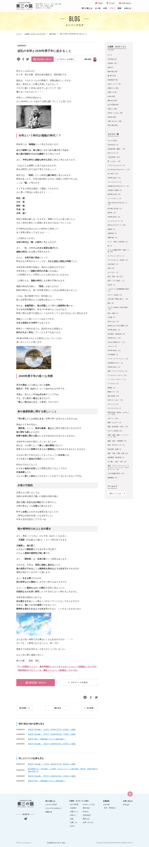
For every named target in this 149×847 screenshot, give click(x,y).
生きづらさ (113, 153)
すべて (110, 55)
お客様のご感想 (115, 190)
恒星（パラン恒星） (116, 280)
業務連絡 (112, 478)
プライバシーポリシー (23, 843)
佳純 (109, 67)
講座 (119, 8)
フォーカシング (114, 182)
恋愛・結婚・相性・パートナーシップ (118, 436)
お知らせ (127, 8)
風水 (110, 303)
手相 (111, 268)
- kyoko (71, 826)
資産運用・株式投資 (116, 457)
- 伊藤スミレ (73, 811)
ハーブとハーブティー (116, 379)
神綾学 (111, 229)
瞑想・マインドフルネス (117, 371)
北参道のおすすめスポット (118, 186)
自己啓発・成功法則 (116, 334)
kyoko (110, 96)
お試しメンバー (113, 84)
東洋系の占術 (114, 194)
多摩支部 (112, 233)
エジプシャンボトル (116, 256)
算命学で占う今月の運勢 (118, 326)
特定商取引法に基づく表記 (56, 843)
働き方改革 (113, 396)
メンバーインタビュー (53, 808)
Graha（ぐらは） (113, 113)
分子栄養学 (113, 354)
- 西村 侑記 (86, 808)
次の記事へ (91, 708)
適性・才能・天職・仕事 (118, 453)
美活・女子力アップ (116, 445)
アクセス (112, 3)
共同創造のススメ (115, 363)
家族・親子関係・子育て (118, 427)
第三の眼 (111, 125)
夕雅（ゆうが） (113, 121)
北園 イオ (111, 92)
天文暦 (111, 317)
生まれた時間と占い (116, 342)
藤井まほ (111, 100)
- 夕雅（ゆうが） (88, 822)
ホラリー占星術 (115, 295)
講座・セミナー (114, 422)
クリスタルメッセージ (117, 375)
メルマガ (106, 804)
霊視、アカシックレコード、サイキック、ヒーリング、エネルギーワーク (118, 467)
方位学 (111, 285)
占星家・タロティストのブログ (35, 34)
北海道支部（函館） (116, 149)
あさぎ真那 (111, 104)
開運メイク (113, 392)
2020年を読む (114, 178)
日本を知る (113, 145)
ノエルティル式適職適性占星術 (118, 290)
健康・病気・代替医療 (117, 441)
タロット (113, 418)
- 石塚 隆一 (73, 808)
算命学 (112, 213)
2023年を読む (114, 217)
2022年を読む (114, 367)
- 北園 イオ (73, 822)
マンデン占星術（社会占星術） (118, 308)
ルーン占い (113, 272)
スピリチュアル (114, 408)
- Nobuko (85, 811)
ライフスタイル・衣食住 (118, 260)
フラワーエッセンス (116, 165)
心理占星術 (114, 157)
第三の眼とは (87, 8)
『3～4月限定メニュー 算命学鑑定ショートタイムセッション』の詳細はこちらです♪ (56, 666)
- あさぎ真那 (73, 804)
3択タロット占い (115, 400)
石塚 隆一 (111, 63)
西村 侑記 (52, 34)
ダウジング (113, 404)
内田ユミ (111, 109)
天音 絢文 (111, 59)
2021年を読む (114, 350)
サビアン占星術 (115, 431)
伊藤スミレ (111, 88)
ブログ (112, 8)
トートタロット (114, 198)
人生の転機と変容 (116, 473)
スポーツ (112, 346)
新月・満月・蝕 (115, 276)
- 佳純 (71, 819)
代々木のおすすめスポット (118, 169)
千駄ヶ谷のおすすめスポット (117, 203)
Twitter (100, 3)
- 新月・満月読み (109, 808)
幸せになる (113, 321)
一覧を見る (57, 708)
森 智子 (110, 76)
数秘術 (111, 388)
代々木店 (113, 173)
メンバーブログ (51, 805)
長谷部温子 (111, 80)
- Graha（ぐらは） (89, 804)
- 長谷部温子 (86, 815)
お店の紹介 (113, 264)
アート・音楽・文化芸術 (118, 242)
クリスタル (113, 383)
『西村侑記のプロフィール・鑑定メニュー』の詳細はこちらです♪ (47, 670)
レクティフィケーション (118, 359)
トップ (18, 34)
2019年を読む (114, 330)
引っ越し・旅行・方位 (117, 461)
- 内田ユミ (73, 815)
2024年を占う (114, 338)
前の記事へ (23, 708)
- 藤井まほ (85, 819)
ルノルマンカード (115, 221)
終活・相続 (113, 313)
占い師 (97, 8)
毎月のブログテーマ (117, 225)
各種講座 (106, 801)
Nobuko (110, 117)
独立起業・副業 (114, 449)
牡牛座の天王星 (115, 208)
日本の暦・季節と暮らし (118, 299)
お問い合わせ (126, 3)
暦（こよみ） (114, 161)
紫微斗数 (112, 237)
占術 (105, 8)
